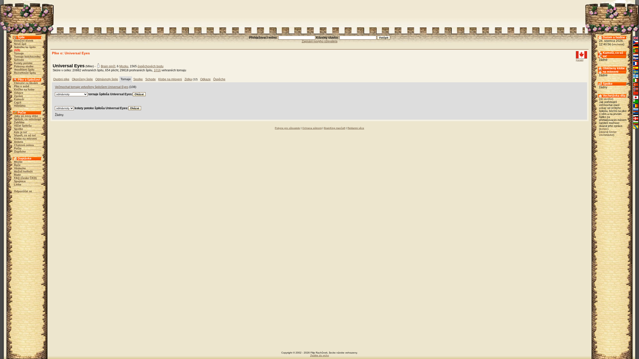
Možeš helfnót (23, 171)
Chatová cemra (24, 145)
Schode (19, 59)
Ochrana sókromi (312, 128)
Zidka (188, 79)
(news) (579, 60)
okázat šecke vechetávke (608, 133)
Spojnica (19, 181)
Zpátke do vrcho (319, 355)
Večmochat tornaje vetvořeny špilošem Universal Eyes (91, 87)
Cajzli (17, 102)
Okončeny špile (82, 79)
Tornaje (19, 53)
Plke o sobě (21, 86)
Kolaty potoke (23, 63)
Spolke (18, 128)
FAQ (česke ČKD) (25, 178)
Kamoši (19, 99)
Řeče (17, 165)
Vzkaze (18, 92)
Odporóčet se (23, 191)
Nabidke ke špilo (25, 47)
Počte (17, 148)
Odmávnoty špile (106, 79)
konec (604, 128)
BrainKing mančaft (334, 128)
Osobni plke (61, 79)
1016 (157, 70)
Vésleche (20, 168)
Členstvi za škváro (26, 83)
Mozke (18, 161)
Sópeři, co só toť (25, 135)
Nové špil (20, 43)
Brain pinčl (108, 66)
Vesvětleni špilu (24, 69)
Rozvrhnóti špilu (25, 72)
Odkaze (205, 79)
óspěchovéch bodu (150, 66)
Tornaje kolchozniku (27, 56)
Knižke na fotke (24, 89)
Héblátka (19, 105)
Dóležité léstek (23, 40)
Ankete (18, 141)
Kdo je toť (20, 132)
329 (17, 50)
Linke (17, 184)
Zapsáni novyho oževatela (319, 41)
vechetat (618, 44)
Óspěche (20, 151)
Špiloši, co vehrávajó (27, 119)
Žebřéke (19, 122)
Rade (17, 174)
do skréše (606, 98)
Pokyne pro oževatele (287, 128)
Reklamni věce (355, 128)
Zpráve (18, 95)
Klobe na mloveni (25, 138)
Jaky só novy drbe (26, 115)
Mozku (123, 66)
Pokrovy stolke (23, 66)
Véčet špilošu (23, 125)
